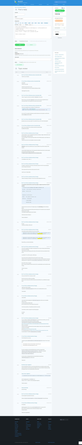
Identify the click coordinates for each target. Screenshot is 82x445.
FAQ (26, 423)
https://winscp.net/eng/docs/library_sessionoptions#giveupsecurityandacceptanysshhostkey (35, 323)
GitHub (38, 421)
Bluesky (49, 426)
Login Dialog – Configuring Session (59, 54)
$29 (56, 12)
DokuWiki (38, 426)
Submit (20, 44)
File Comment (17, 57)
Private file (28, 62)
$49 (58, 12)
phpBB (38, 427)
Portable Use (17, 436)
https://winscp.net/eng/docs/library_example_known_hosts (39, 330)
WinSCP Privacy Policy (51, 442)
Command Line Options (18, 434)
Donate (60, 10)
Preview (31, 44)
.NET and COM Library (18, 433)
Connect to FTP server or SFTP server (59, 65)
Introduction (32, 4)
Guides (16, 423)
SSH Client (16, 427)
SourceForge (39, 423)
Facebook (49, 421)
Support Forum (28, 426)
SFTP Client (16, 426)
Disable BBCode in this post (24, 41)
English (63, 419)
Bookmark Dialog (57, 67)
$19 (55, 12)
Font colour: (16, 24)
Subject (16, 16)
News (25, 4)
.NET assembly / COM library (21, 7)
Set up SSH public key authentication (59, 69)
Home (18, 4)
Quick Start (16, 421)
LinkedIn (49, 427)
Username (16, 12)
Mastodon (49, 424)
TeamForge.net (39, 424)
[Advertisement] (59, 44)
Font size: (26, 24)
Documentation (55, 4)
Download (40, 4)
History (27, 427)
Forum (64, 4)
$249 (62, 12)
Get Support (27, 421)
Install (47, 4)
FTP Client (16, 424)
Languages (16, 430)
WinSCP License (37, 442)
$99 (60, 12)
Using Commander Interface (58, 56)
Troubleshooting (28, 424)
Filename (16, 52)
